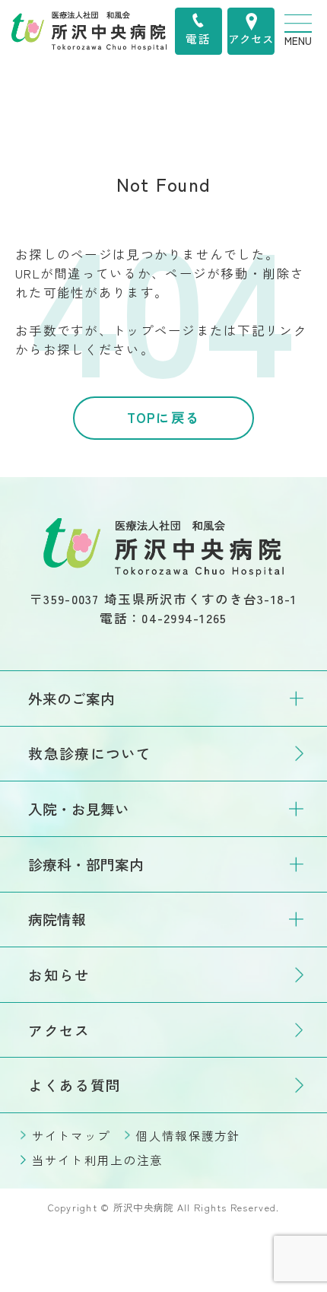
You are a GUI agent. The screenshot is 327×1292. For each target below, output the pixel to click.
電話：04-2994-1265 (163, 618)
